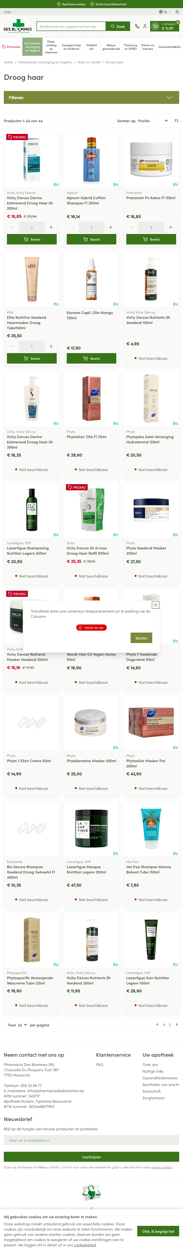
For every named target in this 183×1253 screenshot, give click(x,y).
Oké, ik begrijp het (158, 1231)
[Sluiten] (155, 605)
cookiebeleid (85, 1244)
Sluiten (141, 637)
